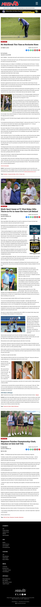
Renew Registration (6, 578)
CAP (3, 554)
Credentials (5, 566)
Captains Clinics (6, 532)
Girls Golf (12, 8)
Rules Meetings (6, 556)
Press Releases (6, 571)
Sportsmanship (6, 535)
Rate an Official (6, 559)
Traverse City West (12, 174)
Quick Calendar (6, 545)
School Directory (6, 544)
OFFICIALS (5, 576)
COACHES (5, 551)
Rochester (5, 174)
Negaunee (12, 517)
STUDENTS (5, 525)
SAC (3, 528)
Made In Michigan (14, 406)
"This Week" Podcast (7, 570)
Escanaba (17, 517)
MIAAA (4, 542)
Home (4, 8)
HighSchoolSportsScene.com (30, 171)
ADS (4, 539)
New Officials (5, 580)
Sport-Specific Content (7, 582)
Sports (7, 8)
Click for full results (5, 165)
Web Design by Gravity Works (21, 603)
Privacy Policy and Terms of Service (24, 601)
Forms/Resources (6, 547)
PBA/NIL (4, 533)
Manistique (21, 517)
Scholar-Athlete (6, 530)
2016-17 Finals (19, 174)
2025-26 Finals (6, 517)
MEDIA (4, 563)
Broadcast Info (6, 568)
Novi (24, 174)
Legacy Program (6, 583)
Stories (16, 8)
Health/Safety (5, 557)
